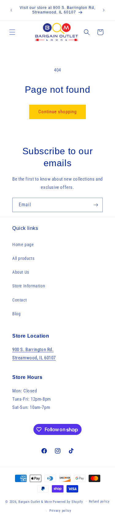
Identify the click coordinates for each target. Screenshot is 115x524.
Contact (19, 300)
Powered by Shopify (68, 501)
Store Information (28, 285)
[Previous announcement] (11, 10)
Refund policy (99, 501)
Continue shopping (57, 111)
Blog (16, 313)
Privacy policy (60, 511)
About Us (20, 272)
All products (23, 258)
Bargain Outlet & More (35, 501)
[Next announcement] (103, 10)
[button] (12, 32)
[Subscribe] (95, 205)
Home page (23, 244)
